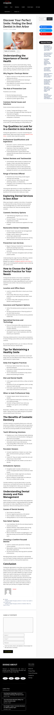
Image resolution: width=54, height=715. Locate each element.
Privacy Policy (31, 671)
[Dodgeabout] (7, 2)
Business (17, 7)
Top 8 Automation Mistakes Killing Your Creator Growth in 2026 (48, 54)
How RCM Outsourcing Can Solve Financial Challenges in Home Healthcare (48, 96)
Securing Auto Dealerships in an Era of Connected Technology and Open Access (48, 48)
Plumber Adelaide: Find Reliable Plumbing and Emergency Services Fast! (48, 82)
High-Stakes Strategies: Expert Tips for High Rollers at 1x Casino (48, 89)
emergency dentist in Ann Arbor (23, 261)
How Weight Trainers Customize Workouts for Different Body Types (47, 61)
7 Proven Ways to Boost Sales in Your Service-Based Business (48, 69)
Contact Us (16, 11)
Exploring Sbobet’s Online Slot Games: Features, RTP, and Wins (48, 75)
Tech (11, 7)
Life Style (38, 7)
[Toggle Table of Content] (17, 51)
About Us (30, 668)
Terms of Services (32, 673)
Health (23, 7)
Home (6, 7)
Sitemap (30, 677)
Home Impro (30, 7)
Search (49, 19)
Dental (6, 599)
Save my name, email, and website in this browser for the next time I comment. (18, 646)
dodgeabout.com (13, 668)
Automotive (7, 11)
